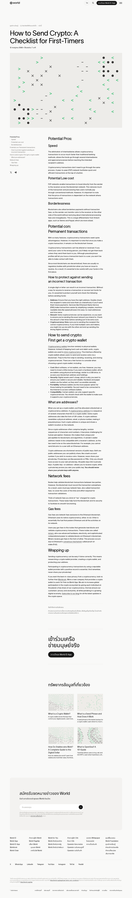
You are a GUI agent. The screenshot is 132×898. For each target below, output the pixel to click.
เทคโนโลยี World (36, 850)
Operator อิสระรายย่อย (75, 844)
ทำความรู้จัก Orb (72, 838)
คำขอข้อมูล (84, 890)
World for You (53, 838)
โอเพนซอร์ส (90, 841)
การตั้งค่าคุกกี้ (38, 890)
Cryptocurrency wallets (57, 346)
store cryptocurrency (72, 352)
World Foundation (111, 841)
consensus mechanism (72, 542)
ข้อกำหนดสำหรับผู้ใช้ (95, 890)
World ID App (15, 844)
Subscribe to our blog (70, 593)
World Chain (14, 850)
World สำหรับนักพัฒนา (56, 847)
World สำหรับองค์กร (55, 841)
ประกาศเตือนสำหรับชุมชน (116, 890)
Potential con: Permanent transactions (22, 147)
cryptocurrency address (80, 411)
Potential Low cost (17, 142)
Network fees (14, 160)
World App (14, 841)
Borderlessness (16, 145)
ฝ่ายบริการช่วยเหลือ (111, 847)
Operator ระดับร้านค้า (74, 850)
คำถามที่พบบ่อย (110, 850)
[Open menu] (120, 3)
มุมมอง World (35, 847)
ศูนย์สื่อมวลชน (110, 838)
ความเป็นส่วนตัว (91, 844)
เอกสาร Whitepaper (93, 838)
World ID (13, 838)
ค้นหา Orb (70, 841)
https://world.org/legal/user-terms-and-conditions (64, 880)
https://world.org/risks (26, 882)
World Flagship (34, 841)
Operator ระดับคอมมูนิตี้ (75, 847)
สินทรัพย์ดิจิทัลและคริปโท (29, 25)
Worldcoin (62, 579)
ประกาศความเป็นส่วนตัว (36, 816)
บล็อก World (33, 844)
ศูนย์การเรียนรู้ (14, 25)
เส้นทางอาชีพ (109, 853)
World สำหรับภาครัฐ (54, 844)
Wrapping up (14, 165)
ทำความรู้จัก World (35, 838)
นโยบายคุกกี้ (47, 890)
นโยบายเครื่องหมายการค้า (72, 890)
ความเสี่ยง (104, 890)
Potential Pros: (15, 137)
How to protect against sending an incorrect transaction (22, 151)
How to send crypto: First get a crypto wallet (24, 155)
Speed (13, 139)
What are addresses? (18, 157)
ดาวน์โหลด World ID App (61, 654)
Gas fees (14, 162)
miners (51, 533)
